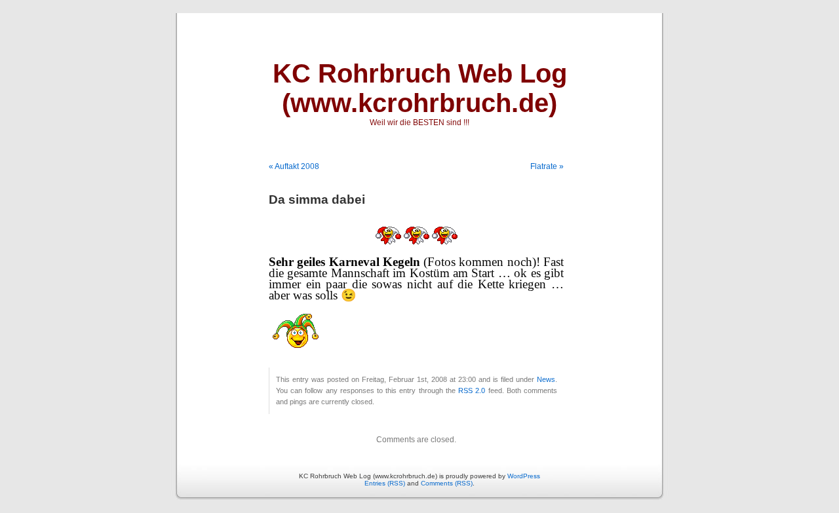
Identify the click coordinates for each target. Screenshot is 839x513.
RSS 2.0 (471, 390)
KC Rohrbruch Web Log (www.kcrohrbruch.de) (420, 88)
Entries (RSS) (384, 483)
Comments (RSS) (447, 483)
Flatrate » (547, 166)
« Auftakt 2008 (294, 166)
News (546, 379)
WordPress (523, 476)
